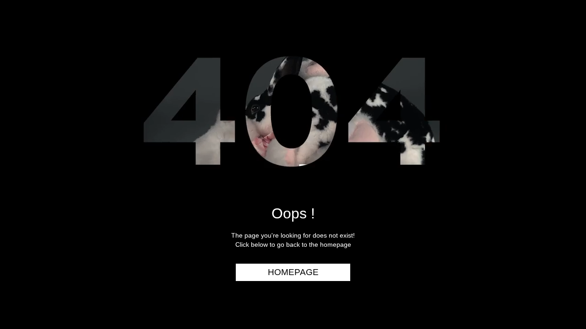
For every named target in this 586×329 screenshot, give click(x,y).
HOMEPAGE (293, 272)
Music (561, 80)
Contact (555, 168)
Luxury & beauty (539, 45)
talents (556, 115)
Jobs (563, 133)
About (560, 150)
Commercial (548, 62)
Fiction (558, 97)
